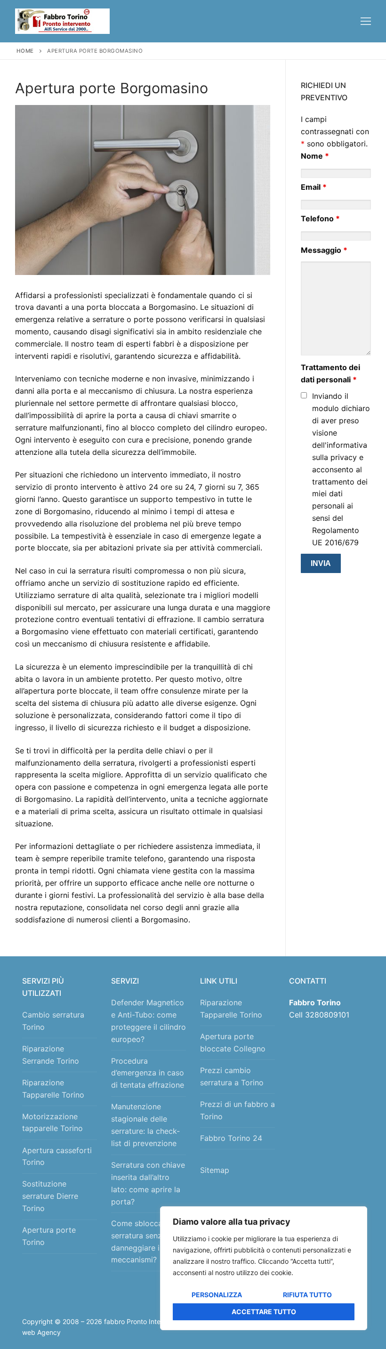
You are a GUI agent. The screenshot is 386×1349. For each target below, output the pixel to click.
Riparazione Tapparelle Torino (53, 1088)
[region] (263, 1268)
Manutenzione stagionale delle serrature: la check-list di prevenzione (145, 1125)
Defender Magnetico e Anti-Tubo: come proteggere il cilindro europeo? (148, 1021)
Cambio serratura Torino (53, 1021)
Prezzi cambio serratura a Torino (232, 1076)
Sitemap (217, 1170)
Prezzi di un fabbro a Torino (237, 1110)
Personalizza (217, 1295)
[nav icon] (366, 21)
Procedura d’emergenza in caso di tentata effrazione (147, 1073)
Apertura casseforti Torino (57, 1156)
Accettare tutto (264, 1312)
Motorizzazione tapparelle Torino (52, 1122)
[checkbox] (304, 395)
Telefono (320, 218)
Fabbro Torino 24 (231, 1138)
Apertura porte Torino (49, 1236)
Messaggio (324, 250)
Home (25, 51)
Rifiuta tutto (307, 1295)
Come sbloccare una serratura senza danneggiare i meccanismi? (148, 1242)
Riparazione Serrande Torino (50, 1055)
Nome (315, 156)
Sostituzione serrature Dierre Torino (50, 1196)
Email (314, 187)
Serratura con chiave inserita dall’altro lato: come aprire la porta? (148, 1183)
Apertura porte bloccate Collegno (232, 1042)
